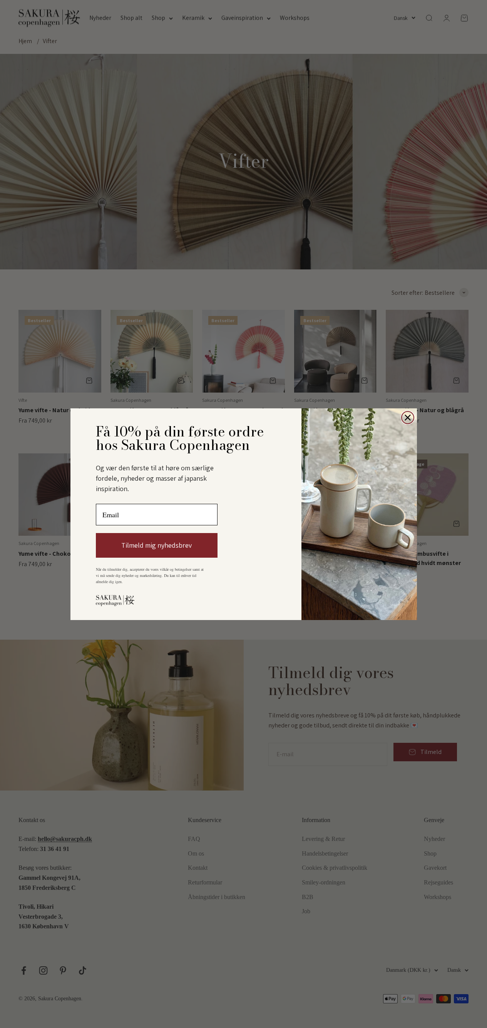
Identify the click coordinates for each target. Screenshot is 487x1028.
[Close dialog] (408, 417)
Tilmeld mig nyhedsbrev (156, 545)
